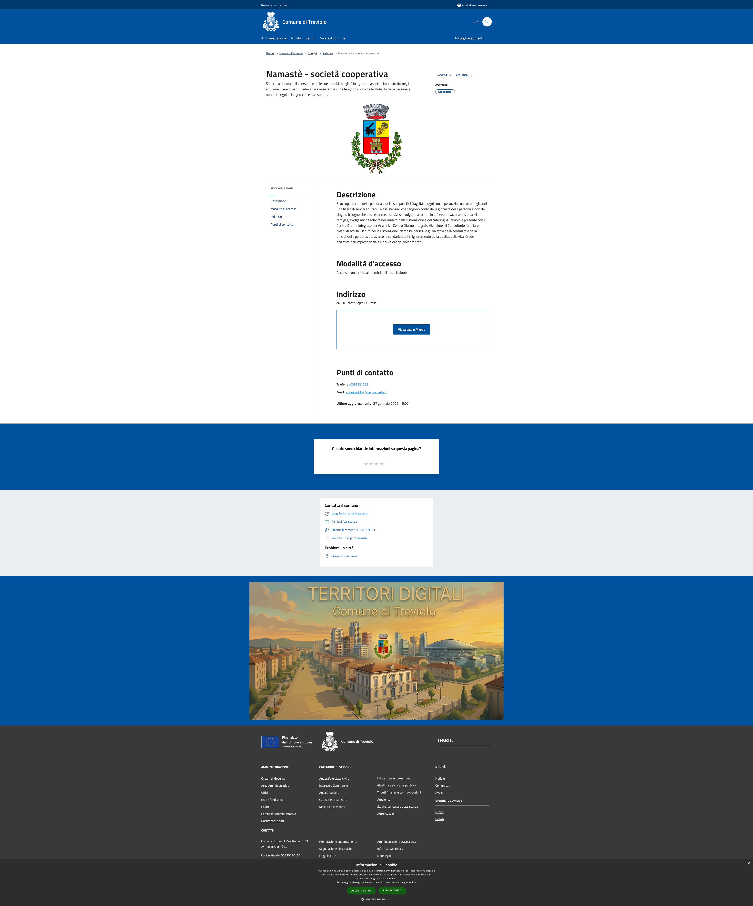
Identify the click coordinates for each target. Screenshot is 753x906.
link (414, 882)
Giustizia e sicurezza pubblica (396, 785)
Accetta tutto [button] (361, 890)
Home (270, 53)
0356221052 (359, 384)
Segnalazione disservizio (335, 848)
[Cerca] (487, 21)
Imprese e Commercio (333, 785)
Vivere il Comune (291, 53)
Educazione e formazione (393, 778)
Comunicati (442, 785)
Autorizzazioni (386, 813)
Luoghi (312, 53)
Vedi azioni (462, 75)
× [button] (748, 863)
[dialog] (376, 882)
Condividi (442, 75)
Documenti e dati (272, 820)
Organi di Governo (273, 778)
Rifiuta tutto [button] (392, 890)
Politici (265, 806)
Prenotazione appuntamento (338, 841)
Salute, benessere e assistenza (397, 806)
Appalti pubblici (329, 792)
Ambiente (383, 799)
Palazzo (328, 53)
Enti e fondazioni (272, 799)
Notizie (440, 778)
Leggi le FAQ (327, 855)
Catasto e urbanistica (333, 799)
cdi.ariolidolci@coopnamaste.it (366, 392)
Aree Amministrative (275, 785)
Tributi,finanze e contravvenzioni (399, 792)
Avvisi (439, 792)
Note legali (384, 855)
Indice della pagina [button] (282, 188)
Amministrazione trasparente (397, 841)
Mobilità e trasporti (332, 806)
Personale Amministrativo (278, 813)
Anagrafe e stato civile (334, 778)
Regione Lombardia (274, 5)
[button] (376, 899)
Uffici (264, 792)
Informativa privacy (390, 848)
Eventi (439, 819)
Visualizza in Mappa (411, 329)
